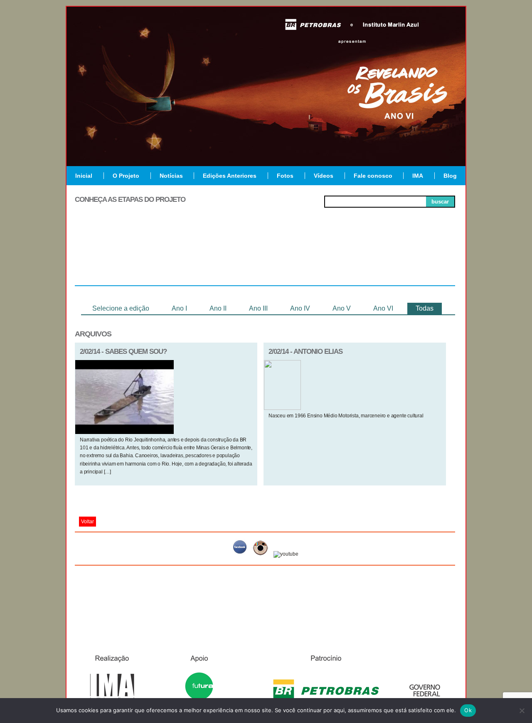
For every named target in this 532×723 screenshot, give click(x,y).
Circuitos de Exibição (417, 258)
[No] (521, 710)
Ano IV (300, 308)
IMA (417, 175)
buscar (440, 202)
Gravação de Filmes (341, 258)
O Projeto (126, 175)
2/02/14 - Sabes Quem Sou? (123, 351)
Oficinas (265, 255)
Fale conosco (373, 175)
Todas (424, 308)
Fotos (285, 175)
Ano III (258, 308)
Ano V (341, 308)
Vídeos (323, 175)
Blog (450, 175)
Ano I (179, 308)
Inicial (83, 175)
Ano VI (383, 308)
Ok (468, 710)
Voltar (87, 521)
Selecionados (189, 255)
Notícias (171, 175)
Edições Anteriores (229, 175)
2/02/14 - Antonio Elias (305, 351)
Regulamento (113, 255)
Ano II (218, 308)
